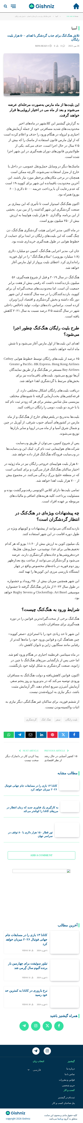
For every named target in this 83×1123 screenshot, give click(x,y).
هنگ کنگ (46, 719)
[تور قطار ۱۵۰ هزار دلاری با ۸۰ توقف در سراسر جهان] (67, 829)
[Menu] (13, 6)
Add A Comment (41, 855)
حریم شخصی (68, 1085)
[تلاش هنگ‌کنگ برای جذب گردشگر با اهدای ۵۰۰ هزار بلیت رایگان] (41, 74)
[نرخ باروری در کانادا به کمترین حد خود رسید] (64, 997)
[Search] (6, 6)
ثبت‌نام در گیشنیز (66, 1097)
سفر (58, 719)
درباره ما (70, 1068)
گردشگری (31, 719)
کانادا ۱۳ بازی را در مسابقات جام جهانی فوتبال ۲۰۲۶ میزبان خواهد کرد (26, 939)
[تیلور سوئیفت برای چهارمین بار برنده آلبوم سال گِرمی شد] (64, 970)
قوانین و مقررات (67, 1079)
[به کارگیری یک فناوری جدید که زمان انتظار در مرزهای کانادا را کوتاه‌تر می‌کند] (69, 806)
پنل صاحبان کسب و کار (63, 1103)
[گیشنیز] (41, 6)
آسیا (74, 28)
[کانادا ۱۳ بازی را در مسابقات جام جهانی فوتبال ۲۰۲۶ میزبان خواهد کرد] (69, 785)
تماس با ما (70, 1074)
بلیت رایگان (71, 719)
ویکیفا (60, 1118)
